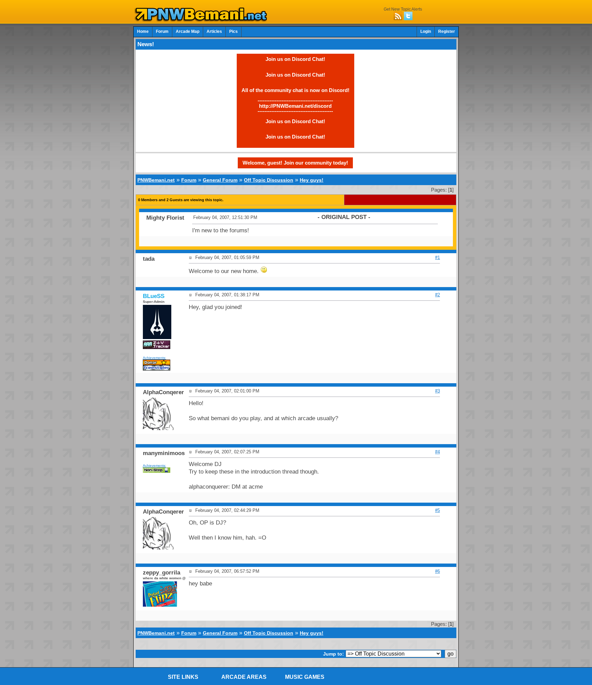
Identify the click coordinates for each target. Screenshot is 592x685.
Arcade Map (187, 31)
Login (425, 31)
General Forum (220, 180)
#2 (437, 294)
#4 (437, 451)
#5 (437, 510)
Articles (214, 31)
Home (143, 31)
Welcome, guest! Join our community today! (295, 163)
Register (446, 31)
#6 (437, 571)
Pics (233, 31)
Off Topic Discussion (268, 180)
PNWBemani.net (156, 180)
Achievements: (154, 358)
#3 (437, 390)
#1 (437, 257)
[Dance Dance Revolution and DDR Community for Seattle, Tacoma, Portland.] (202, 19)
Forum (162, 31)
